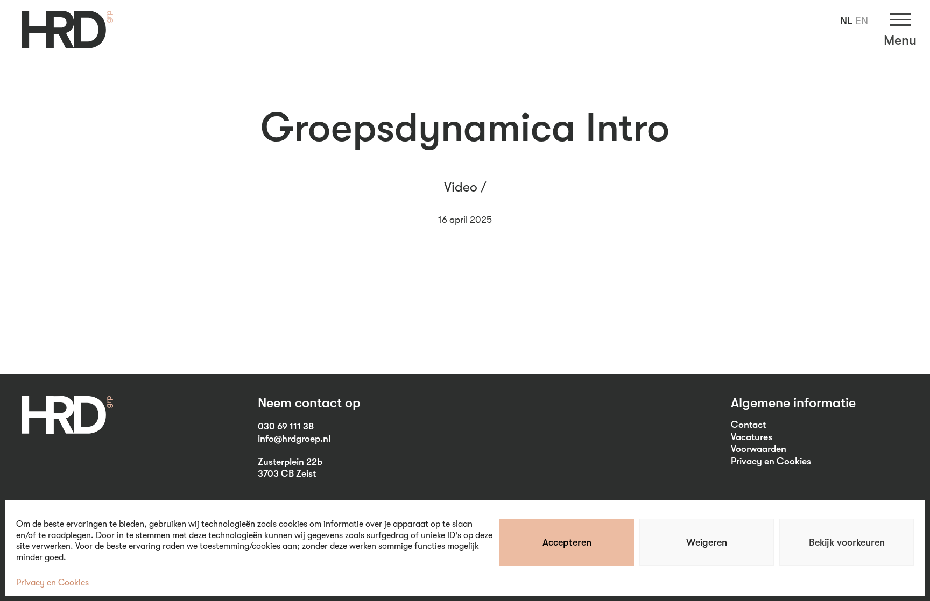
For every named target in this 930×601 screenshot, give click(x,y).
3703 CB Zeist (287, 473)
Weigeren (706, 542)
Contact (748, 424)
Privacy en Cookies (52, 583)
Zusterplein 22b (290, 461)
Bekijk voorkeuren (847, 542)
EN (861, 21)
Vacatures (751, 437)
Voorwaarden (758, 448)
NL (846, 21)
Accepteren (566, 542)
